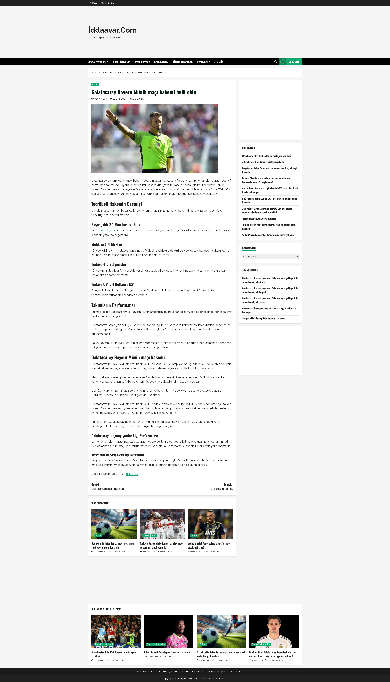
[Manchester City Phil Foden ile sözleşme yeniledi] (116, 631)
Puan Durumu (142, 61)
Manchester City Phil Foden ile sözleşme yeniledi (266, 156)
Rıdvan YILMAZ (148, 552)
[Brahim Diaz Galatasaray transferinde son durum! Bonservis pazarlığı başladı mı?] (274, 631)
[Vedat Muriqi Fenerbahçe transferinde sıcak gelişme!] (210, 524)
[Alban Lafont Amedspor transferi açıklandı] (168, 631)
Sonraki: (222, 486)
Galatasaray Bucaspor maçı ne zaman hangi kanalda (267, 308)
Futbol (95, 84)
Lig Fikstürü (161, 61)
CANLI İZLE (294, 61)
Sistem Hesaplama (183, 61)
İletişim (218, 61)
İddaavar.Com (112, 30)
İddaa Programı (97, 61)
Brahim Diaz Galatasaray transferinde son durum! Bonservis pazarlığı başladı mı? (266, 180)
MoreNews (205, 678)
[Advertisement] (238, 32)
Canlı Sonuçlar (121, 61)
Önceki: (107, 486)
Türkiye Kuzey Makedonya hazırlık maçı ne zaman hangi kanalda (161, 545)
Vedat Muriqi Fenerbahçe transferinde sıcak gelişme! (209, 545)
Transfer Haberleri (104, 644)
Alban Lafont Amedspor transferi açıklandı (263, 162)
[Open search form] (275, 62)
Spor (154, 535)
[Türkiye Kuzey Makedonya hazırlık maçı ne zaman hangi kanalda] (162, 524)
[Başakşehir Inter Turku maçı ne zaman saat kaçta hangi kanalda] (114, 524)
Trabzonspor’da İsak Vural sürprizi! (259, 218)
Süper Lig (202, 61)
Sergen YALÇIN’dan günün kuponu (258, 318)
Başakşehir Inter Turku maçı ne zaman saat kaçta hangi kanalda (112, 545)
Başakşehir (108, 230)
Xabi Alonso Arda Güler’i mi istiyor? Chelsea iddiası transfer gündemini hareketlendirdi (267, 210)
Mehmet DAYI (100, 99)
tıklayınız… (132, 473)
